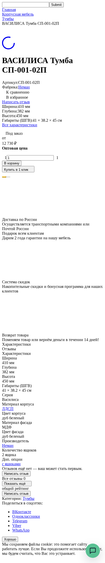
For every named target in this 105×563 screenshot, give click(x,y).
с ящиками (11, 464)
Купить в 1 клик (16, 170)
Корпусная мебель (18, 14)
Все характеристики (19, 125)
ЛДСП (8, 409)
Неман (24, 87)
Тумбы (8, 19)
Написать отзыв (16, 102)
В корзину (11, 163)
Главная (9, 9)
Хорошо (10, 539)
